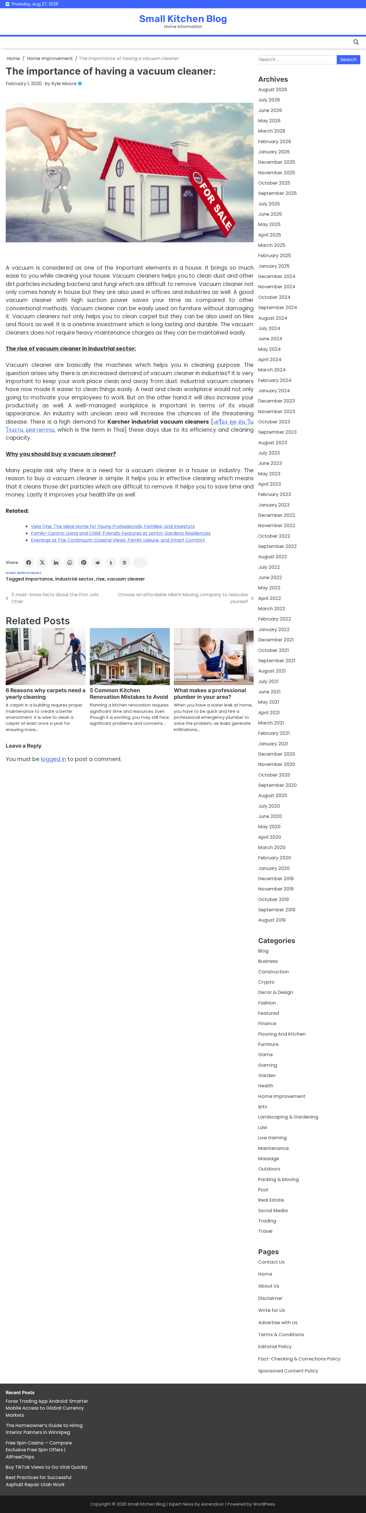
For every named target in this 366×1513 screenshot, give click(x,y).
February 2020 (274, 857)
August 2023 (272, 442)
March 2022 (271, 608)
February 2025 (274, 255)
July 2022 (269, 567)
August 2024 (272, 318)
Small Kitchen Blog (183, 18)
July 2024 (269, 328)
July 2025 (269, 204)
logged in (53, 759)
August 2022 (272, 556)
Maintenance (273, 1148)
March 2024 (272, 370)
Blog (263, 951)
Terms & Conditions (281, 1334)
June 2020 (270, 816)
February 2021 (274, 733)
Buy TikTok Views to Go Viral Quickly (46, 1467)
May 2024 (269, 349)
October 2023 (274, 422)
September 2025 (277, 193)
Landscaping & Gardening (288, 1117)
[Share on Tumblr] (111, 562)
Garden (267, 1075)
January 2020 (274, 868)
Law (262, 1127)
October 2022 (274, 536)
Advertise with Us (277, 1322)
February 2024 (274, 380)
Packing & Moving (278, 1179)
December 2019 (276, 878)
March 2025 (271, 245)
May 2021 (268, 702)
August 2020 (272, 795)
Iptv (262, 1106)
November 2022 (276, 525)
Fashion (267, 1003)
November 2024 (276, 286)
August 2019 (272, 920)
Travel (265, 1231)
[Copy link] (140, 562)
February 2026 (274, 141)
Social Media (273, 1210)
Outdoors (269, 1169)
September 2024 (277, 307)
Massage (268, 1158)
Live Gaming (272, 1137)
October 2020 (274, 775)
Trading (267, 1221)
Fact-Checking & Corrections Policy (299, 1359)
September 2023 (277, 432)
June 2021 (269, 692)
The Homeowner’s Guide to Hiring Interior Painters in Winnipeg (44, 1429)
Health (265, 1085)
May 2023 (269, 474)
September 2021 (276, 660)
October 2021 (273, 650)
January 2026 (274, 152)
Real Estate (271, 1200)
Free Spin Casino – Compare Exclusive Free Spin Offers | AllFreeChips (39, 1450)
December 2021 (276, 640)
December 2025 (276, 162)
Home (265, 1274)
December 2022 (276, 515)
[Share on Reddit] (97, 562)
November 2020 (276, 764)
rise (100, 579)
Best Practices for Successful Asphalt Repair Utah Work (38, 1481)
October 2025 (274, 183)
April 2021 (269, 712)
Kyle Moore (64, 83)
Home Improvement (23, 573)
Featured (268, 1013)
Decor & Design (275, 992)
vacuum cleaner (126, 579)
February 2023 (274, 494)
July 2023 (269, 453)
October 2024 (274, 297)
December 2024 (276, 276)
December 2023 (276, 401)
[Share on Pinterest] (83, 562)
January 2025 (274, 266)
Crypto (266, 982)
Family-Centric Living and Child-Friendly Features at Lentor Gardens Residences (120, 533)
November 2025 (276, 172)
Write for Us (271, 1310)
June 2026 (270, 110)
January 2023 (274, 505)
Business (268, 961)
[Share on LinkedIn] (56, 562)
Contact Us (271, 1262)
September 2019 (276, 909)
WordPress (264, 1504)
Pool (263, 1189)
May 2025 (269, 224)
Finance (267, 1023)
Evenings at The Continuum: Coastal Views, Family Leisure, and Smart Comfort (118, 540)
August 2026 (272, 89)
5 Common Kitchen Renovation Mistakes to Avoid (129, 693)
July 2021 (268, 681)
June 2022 (270, 577)
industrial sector (74, 579)
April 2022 (269, 598)
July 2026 (269, 100)
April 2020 (269, 837)
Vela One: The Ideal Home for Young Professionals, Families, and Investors (113, 526)
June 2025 (270, 214)
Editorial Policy (275, 1346)
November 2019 (276, 889)
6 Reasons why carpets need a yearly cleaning (45, 693)
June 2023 (270, 463)
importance (39, 579)
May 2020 (269, 826)
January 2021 (273, 744)
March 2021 (271, 723)
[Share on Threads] (124, 562)
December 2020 (276, 754)
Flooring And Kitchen (282, 1034)
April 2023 (269, 484)
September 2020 (277, 785)
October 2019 (273, 899)
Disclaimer (270, 1298)
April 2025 (269, 235)
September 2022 (277, 546)
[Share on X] (42, 562)
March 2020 (271, 847)
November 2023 (276, 411)
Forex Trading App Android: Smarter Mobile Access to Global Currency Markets (47, 1408)
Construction (273, 971)
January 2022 (274, 629)
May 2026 (269, 120)
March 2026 (271, 131)
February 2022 (274, 619)
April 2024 (269, 359)
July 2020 (269, 806)
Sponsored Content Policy (288, 1371)
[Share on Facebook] (28, 562)
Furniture (268, 1044)
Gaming (267, 1065)
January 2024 (274, 390)
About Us (268, 1286)
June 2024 (270, 338)
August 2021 (272, 671)
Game (265, 1054)
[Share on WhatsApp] (69, 562)
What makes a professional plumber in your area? (210, 693)
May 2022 (269, 588)
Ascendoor (212, 1504)
